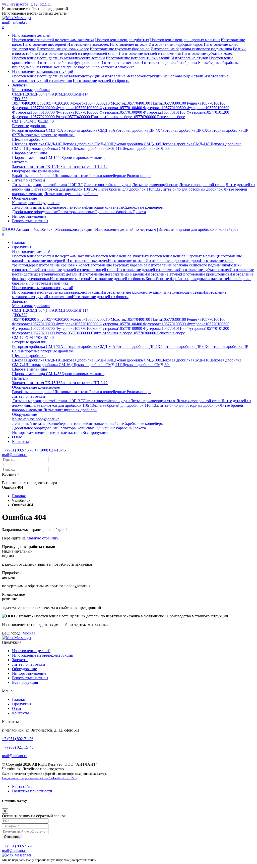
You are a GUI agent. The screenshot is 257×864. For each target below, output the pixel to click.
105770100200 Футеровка (52, 108)
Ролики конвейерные (108, 175)
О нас (17, 437)
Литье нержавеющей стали (155, 185)
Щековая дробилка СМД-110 (36, 144)
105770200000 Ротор (48, 117)
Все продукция (25, 682)
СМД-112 (20, 94)
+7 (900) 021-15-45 (17, 747)
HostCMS (70, 778)
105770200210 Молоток (106, 103)
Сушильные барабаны (114, 212)
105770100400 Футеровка (140, 108)
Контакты (20, 441)
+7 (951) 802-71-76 (17, 739)
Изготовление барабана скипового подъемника (191, 49)
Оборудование (24, 198)
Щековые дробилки (29, 139)
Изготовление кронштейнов (205, 274)
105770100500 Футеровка (183, 108)
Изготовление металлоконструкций (42, 71)
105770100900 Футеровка (140, 112)
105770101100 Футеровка (183, 112)
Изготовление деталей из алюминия (150, 53)
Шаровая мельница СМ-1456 (36, 157)
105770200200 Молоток (65, 103)
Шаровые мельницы (29, 153)
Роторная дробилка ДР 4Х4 (138, 130)
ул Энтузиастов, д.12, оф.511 (26, 4)
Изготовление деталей (31, 35)
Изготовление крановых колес (63, 49)
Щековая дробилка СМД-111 (96, 148)
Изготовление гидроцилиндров (176, 44)
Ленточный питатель (30, 207)
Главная (19, 242)
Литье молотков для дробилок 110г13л (64, 189)
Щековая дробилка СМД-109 (86, 144)
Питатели (20, 162)
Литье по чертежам (28, 180)
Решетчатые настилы (30, 221)
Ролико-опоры (139, 175)
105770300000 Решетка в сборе (158, 117)
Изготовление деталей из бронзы (168, 62)
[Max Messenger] (16, 18)
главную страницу (42, 538)
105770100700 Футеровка (52, 112)
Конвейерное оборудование (35, 203)
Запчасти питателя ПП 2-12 (84, 166)
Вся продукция (95, 432)
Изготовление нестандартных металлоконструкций (56, 76)
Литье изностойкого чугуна (107, 185)
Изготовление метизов (119, 62)
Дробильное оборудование (35, 212)
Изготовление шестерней (44, 44)
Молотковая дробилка (31, 89)
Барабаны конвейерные (32, 175)
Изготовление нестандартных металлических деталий (58, 58)
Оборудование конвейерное (36, 171)
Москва (28, 633)
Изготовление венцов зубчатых (122, 40)
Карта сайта (22, 786)
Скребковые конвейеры (143, 207)
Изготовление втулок (189, 58)
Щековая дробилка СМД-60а (145, 148)
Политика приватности (32, 791)
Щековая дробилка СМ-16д (49, 148)
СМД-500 (64, 94)
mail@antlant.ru (14, 22)
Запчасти (20, 85)
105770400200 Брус (28, 103)
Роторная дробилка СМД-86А (89, 130)
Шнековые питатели (71, 175)
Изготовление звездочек (88, 44)
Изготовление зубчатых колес (207, 53)
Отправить (12, 837)
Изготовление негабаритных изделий (138, 58)
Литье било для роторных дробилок (192, 189)
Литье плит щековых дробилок (71, 194)
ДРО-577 (19, 99)
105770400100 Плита (144, 103)
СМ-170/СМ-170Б (27, 121)
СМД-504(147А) (42, 94)
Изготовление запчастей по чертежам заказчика (53, 40)
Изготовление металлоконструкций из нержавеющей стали (152, 76)
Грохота (139, 212)
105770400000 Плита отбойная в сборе (99, 117)
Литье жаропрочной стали (202, 185)
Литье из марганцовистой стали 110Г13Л (47, 185)
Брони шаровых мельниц (83, 157)
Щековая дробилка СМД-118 (184, 144)
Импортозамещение (29, 216)
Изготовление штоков (129, 44)
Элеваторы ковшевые (76, 212)
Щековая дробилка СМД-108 (135, 144)
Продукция (21, 247)
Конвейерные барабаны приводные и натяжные (187, 279)
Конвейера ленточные (67, 207)
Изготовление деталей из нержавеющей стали (78, 53)
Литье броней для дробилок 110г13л (129, 189)
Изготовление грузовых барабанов (120, 49)
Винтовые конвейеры (104, 207)
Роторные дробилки (29, 126)
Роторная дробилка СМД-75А (38, 130)
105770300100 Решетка (181, 103)
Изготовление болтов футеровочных (67, 62)
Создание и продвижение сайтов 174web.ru (32, 778)
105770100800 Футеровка (96, 112)
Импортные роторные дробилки (47, 135)
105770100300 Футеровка (96, 108)
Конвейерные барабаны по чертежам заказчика (94, 67)
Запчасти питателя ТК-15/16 (36, 166)
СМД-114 (80, 94)
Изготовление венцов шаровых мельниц (185, 40)
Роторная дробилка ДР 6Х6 (185, 130)
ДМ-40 (48, 121)
